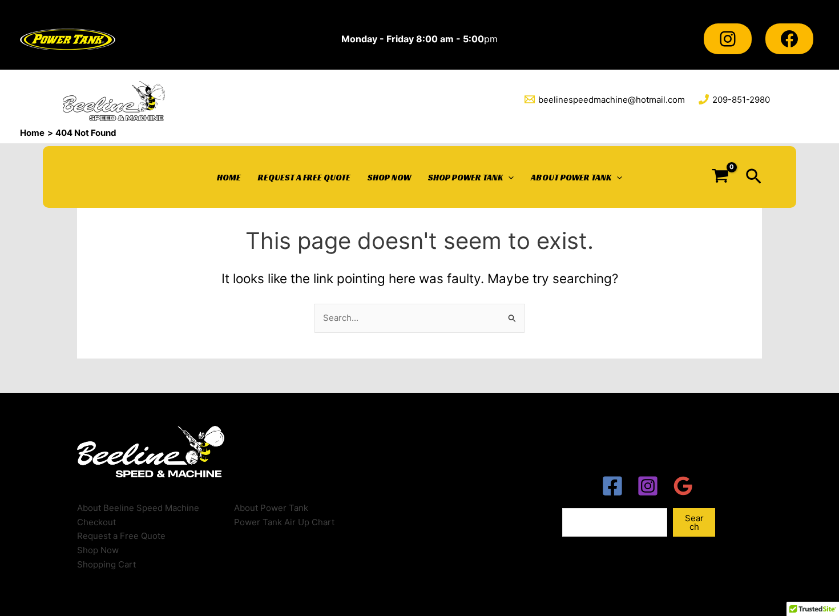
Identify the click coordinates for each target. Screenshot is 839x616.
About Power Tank (571, 177)
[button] (753, 177)
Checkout (96, 522)
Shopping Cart (106, 564)
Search (694, 522)
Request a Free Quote (304, 177)
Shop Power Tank (465, 177)
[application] (508, 177)
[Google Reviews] (683, 485)
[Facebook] (789, 38)
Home (229, 177)
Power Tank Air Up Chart (284, 522)
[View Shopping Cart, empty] (720, 177)
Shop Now (389, 177)
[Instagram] (728, 38)
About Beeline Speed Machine (138, 507)
